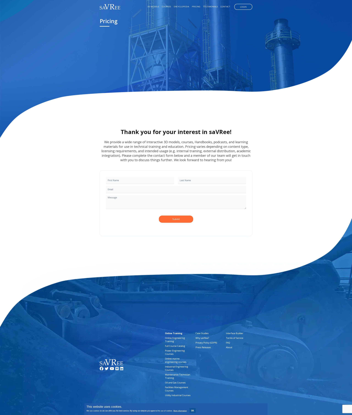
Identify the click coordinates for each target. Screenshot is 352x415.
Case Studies (202, 333)
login (243, 6)
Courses (166, 6)
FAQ (228, 342)
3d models (153, 6)
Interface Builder (234, 333)
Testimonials (210, 6)
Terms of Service (234, 338)
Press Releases (203, 347)
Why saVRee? (202, 338)
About (229, 347)
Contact (225, 6)
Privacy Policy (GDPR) (206, 342)
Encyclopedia (181, 6)
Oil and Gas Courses (175, 382)
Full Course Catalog (175, 346)
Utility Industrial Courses (178, 395)
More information (180, 411)
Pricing (196, 6)
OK (192, 410)
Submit (176, 219)
